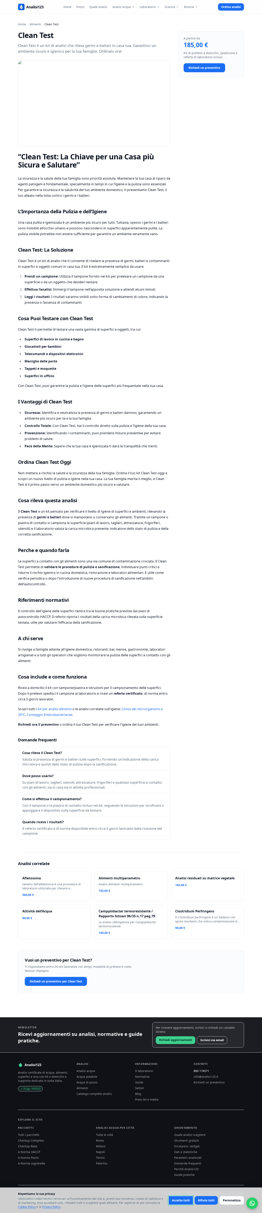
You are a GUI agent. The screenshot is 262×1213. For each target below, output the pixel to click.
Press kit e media (146, 1099)
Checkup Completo (31, 1140)
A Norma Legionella (31, 1163)
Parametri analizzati (188, 1158)
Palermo (101, 1163)
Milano (100, 1146)
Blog (138, 1094)
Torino (100, 1158)
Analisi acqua (121, 7)
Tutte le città (104, 1135)
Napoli (100, 1152)
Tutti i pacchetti (28, 1135)
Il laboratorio (144, 1071)
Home (67, 7)
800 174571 (201, 1071)
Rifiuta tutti (206, 1200)
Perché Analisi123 (186, 1169)
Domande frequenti (187, 1163)
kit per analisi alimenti (55, 709)
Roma (100, 1140)
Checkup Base (27, 1146)
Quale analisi (98, 7)
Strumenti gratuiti (186, 1140)
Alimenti (35, 24)
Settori (139, 1088)
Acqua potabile (87, 1077)
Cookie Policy (27, 1207)
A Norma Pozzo (28, 1158)
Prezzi (80, 7)
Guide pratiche (184, 1175)
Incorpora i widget (187, 1146)
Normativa (142, 1077)
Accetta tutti (181, 1200)
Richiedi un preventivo (204, 68)
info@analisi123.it (206, 1077)
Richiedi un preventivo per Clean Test (56, 981)
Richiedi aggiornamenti (175, 1040)
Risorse (189, 7)
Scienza (170, 7)
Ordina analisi (231, 7)
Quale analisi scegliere (190, 1135)
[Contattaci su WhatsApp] (252, 1203)
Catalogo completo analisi (94, 1094)
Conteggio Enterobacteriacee (49, 714)
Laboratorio (148, 7)
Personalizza (232, 1200)
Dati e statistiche (185, 1152)
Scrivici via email (212, 1040)
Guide (139, 1082)
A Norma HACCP (29, 1152)
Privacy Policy (51, 1207)
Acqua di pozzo (87, 1082)
